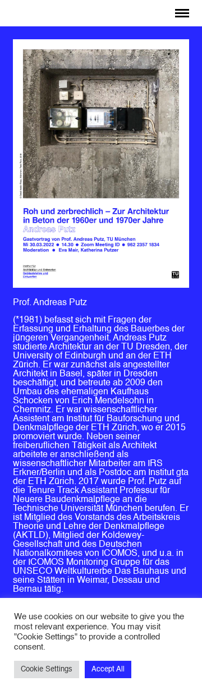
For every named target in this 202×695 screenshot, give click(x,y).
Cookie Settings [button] (46, 669)
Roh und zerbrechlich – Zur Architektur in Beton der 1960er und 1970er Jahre (106, 14)
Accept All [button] (108, 669)
